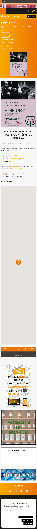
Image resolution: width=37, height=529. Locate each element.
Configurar (28, 523)
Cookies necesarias (26, 517)
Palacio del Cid (8, 42)
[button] (18, 262)
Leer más (31, 16)
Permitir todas (27, 520)
